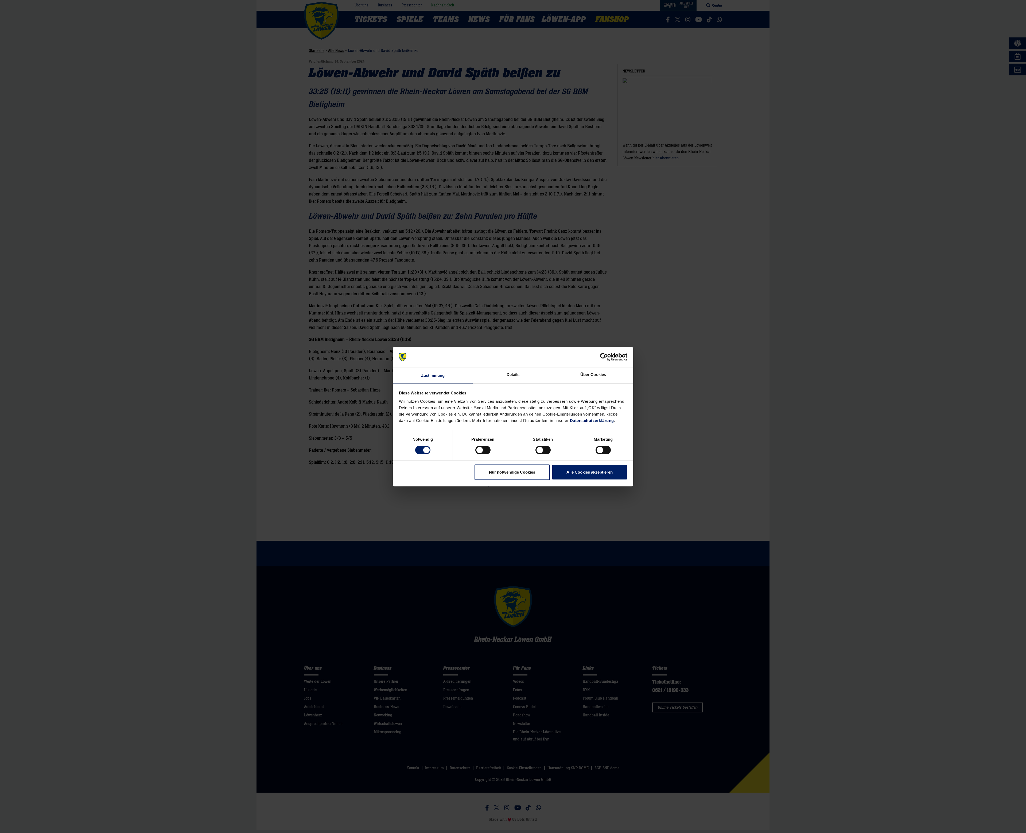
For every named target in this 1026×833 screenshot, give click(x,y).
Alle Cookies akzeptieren (589, 472)
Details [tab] (513, 374)
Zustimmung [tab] (433, 375)
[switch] (483, 450)
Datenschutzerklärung (592, 420)
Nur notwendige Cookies (512, 472)
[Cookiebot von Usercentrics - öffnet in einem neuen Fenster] (604, 357)
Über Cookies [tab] (593, 374)
